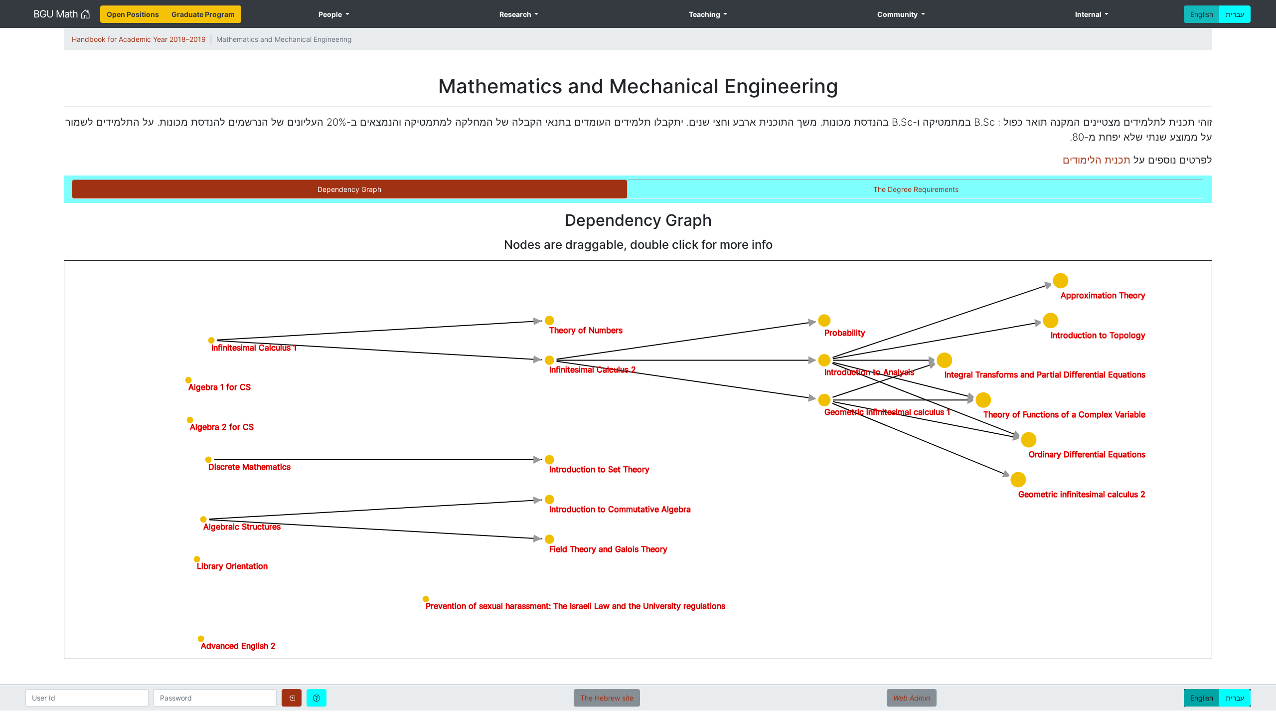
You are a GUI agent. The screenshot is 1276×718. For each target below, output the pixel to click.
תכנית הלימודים (1096, 160)
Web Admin (911, 698)
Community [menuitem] (898, 14)
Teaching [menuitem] (705, 14)
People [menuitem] (331, 14)
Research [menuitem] (516, 14)
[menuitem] (132, 14)
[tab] (349, 189)
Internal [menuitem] (1089, 14)
